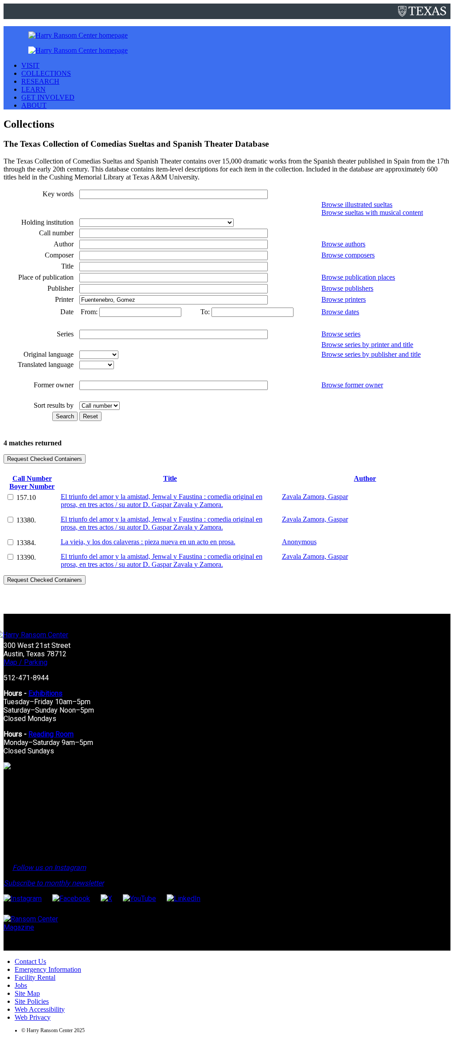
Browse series (340, 334)
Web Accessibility (40, 1009)
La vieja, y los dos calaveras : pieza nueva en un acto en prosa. (148, 542)
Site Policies (32, 1001)
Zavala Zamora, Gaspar (315, 496)
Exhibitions (45, 693)
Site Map (27, 993)
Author (365, 478)
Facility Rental (35, 977)
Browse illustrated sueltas (356, 204)
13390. (26, 557)
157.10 (26, 497)
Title (170, 478)
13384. (26, 542)
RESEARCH (40, 81)
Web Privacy (33, 1017)
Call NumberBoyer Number (32, 482)
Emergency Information (48, 969)
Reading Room (51, 734)
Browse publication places (358, 277)
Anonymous (299, 542)
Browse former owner (352, 385)
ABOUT (34, 105)
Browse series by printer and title (367, 344)
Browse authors (343, 244)
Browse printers (343, 299)
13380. (26, 520)
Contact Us (30, 961)
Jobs (21, 985)
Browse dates (340, 312)
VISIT (30, 65)
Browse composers (348, 255)
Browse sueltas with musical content (372, 212)
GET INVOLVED (47, 97)
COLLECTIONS (46, 73)
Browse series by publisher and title (371, 354)
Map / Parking (25, 662)
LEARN (33, 89)
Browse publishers (347, 288)
